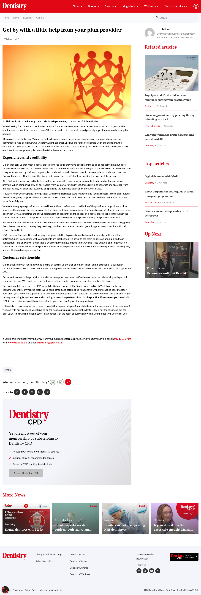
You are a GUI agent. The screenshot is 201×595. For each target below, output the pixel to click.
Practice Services (174, 6)
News (76, 6)
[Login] (195, 6)
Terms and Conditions (13, 590)
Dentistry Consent (18, 5)
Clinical (40, 17)
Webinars (150, 6)
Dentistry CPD (77, 555)
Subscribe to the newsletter (145, 557)
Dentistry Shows (78, 561)
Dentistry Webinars (80, 574)
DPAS (7, 369)
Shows (92, 6)
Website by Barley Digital (51, 590)
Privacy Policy (31, 590)
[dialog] (5, 589)
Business (28, 17)
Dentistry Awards (79, 568)
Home (6, 17)
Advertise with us (45, 561)
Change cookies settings (49, 555)
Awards (109, 6)
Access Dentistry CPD (26, 472)
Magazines (128, 6)
